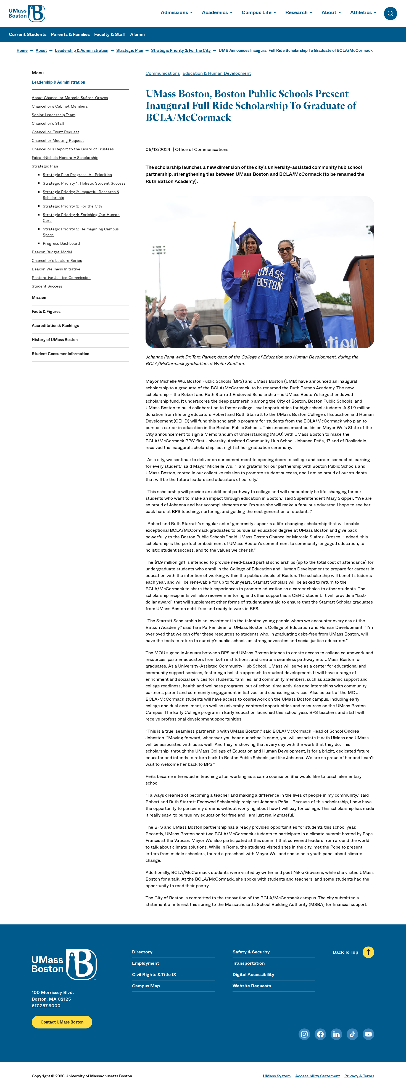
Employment (145, 963)
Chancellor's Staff (48, 123)
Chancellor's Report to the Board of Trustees (73, 149)
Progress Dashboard (61, 243)
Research (296, 12)
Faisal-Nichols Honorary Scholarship (65, 157)
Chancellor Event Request (55, 132)
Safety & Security (251, 952)
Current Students (27, 34)
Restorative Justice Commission (61, 277)
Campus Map (146, 986)
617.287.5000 (46, 1006)
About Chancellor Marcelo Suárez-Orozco (70, 97)
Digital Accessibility (253, 974)
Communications (163, 73)
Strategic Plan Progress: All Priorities (77, 174)
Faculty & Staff (110, 34)
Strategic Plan (129, 50)
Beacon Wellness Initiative (56, 269)
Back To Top (345, 952)
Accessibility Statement (317, 1076)
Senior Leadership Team (53, 115)
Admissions (174, 12)
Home (22, 50)
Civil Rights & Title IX (154, 974)
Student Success (47, 286)
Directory (142, 952)
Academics (215, 12)
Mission (39, 297)
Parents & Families (70, 34)
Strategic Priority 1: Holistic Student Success (84, 183)
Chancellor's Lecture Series (57, 260)
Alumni (137, 34)
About (328, 12)
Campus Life (256, 12)
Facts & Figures (46, 311)
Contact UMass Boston (62, 1022)
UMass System (277, 1076)
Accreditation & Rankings (55, 325)
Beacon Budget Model (52, 252)
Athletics (361, 12)
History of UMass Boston (55, 339)
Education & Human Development (217, 73)
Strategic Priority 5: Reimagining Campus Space (81, 232)
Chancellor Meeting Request (58, 140)
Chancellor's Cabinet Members (60, 106)
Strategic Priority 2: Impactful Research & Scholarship (81, 194)
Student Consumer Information (60, 354)
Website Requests (252, 986)
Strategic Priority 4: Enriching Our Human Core (81, 217)
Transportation (249, 963)
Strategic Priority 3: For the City (181, 50)
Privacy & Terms (359, 1076)
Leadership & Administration (81, 50)
